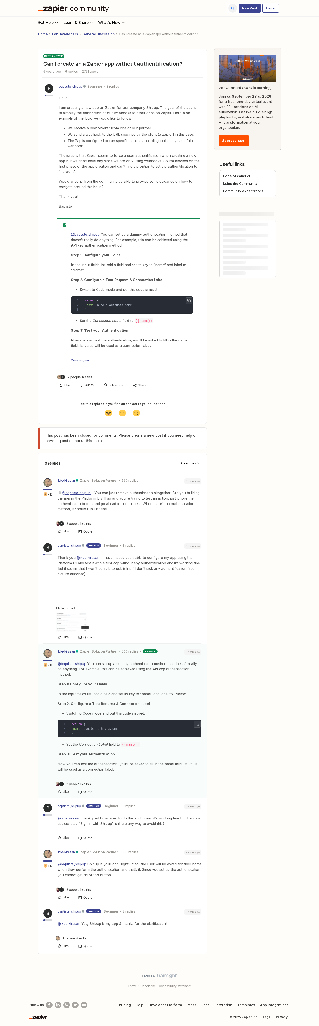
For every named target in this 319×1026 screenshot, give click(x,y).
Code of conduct (236, 176)
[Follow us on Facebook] (49, 1005)
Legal (267, 1017)
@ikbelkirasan (88, 557)
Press (191, 1005)
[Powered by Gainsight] (159, 977)
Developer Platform (165, 1005)
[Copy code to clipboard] (189, 300)
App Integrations (274, 1005)
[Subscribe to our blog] (66, 1005)
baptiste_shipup (70, 86)
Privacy (282, 1017)
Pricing (125, 1005)
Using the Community (240, 184)
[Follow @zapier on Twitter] (75, 1005)
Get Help (46, 22)
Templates (246, 1005)
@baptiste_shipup (85, 234)
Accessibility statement (175, 986)
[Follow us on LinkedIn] (58, 1005)
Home (43, 34)
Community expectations (243, 191)
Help (139, 1005)
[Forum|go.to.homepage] (74, 8)
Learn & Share (76, 22)
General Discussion (98, 34)
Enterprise (223, 1005)
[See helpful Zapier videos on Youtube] (84, 1005)
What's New (109, 22)
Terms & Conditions (142, 986)
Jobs (205, 1005)
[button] (250, 8)
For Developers (65, 34)
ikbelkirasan (66, 480)
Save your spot (233, 140)
